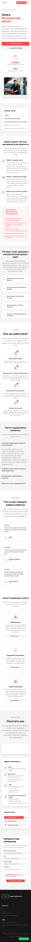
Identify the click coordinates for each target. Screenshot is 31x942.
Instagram (19, 936)
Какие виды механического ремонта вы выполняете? (13, 444)
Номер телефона (8, 861)
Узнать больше (14, 636)
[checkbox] (4, 874)
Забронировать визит (13, 825)
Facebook (12, 936)
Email (5, 856)
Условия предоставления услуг (9, 922)
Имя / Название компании (10, 850)
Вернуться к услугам (9, 10)
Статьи (3, 911)
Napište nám (25, 938)
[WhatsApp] (25, 817)
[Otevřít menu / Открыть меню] (28, 2)
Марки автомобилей (7, 913)
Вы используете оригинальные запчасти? (12, 477)
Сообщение (6, 866)
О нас (3, 908)
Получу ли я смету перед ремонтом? (14, 483)
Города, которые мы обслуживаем (10, 915)
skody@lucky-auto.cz (14, 790)
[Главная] (4, 2)
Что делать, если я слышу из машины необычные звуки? (14, 470)
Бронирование (21, 2)
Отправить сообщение (16, 880)
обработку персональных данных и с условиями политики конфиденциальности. (15, 875)
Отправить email (12, 821)
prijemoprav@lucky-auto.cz (16, 786)
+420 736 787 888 (16, 48)
